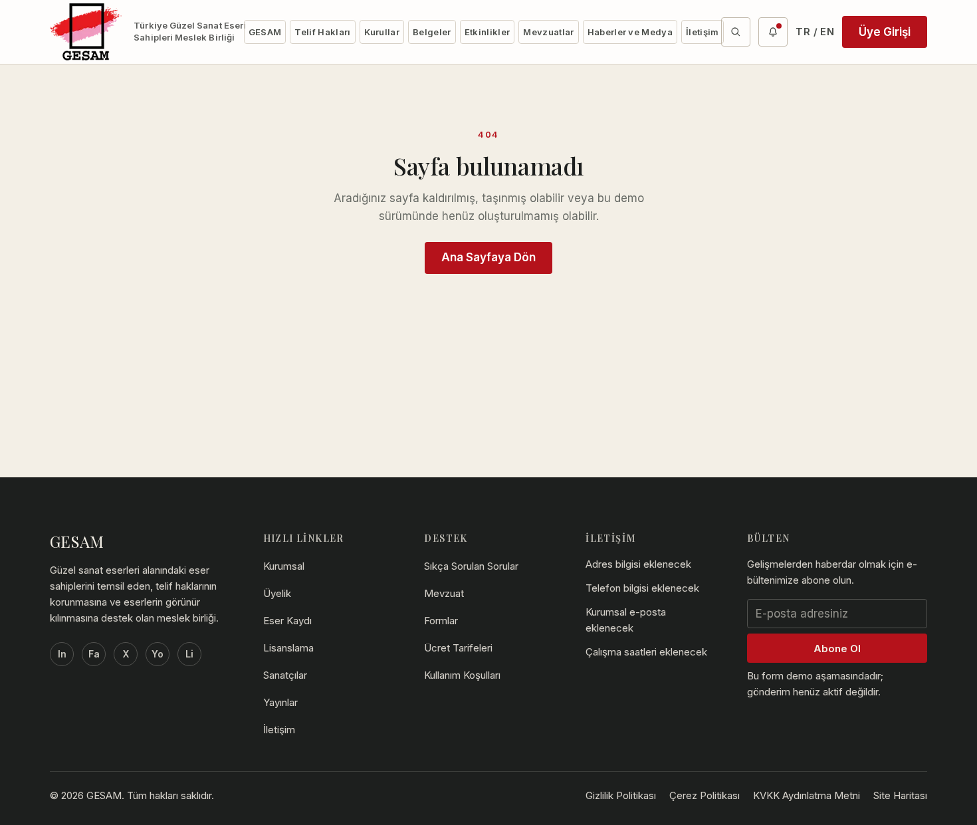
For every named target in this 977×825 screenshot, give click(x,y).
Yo (157, 653)
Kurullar (382, 32)
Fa (94, 653)
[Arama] (735, 32)
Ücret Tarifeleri (458, 648)
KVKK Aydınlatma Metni (806, 795)
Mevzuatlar (548, 32)
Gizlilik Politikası (621, 795)
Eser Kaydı (287, 620)
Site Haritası (900, 795)
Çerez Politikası (704, 795)
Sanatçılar (285, 675)
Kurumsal (283, 566)
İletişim (702, 32)
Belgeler (432, 32)
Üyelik (277, 593)
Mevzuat (444, 593)
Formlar (441, 620)
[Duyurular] (773, 32)
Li (189, 653)
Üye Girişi (885, 32)
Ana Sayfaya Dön (488, 257)
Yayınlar (280, 702)
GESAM (265, 32)
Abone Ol (837, 648)
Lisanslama (288, 648)
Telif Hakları (322, 32)
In (62, 653)
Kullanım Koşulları (462, 675)
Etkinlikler (487, 32)
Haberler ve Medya (630, 32)
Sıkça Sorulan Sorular (471, 566)
